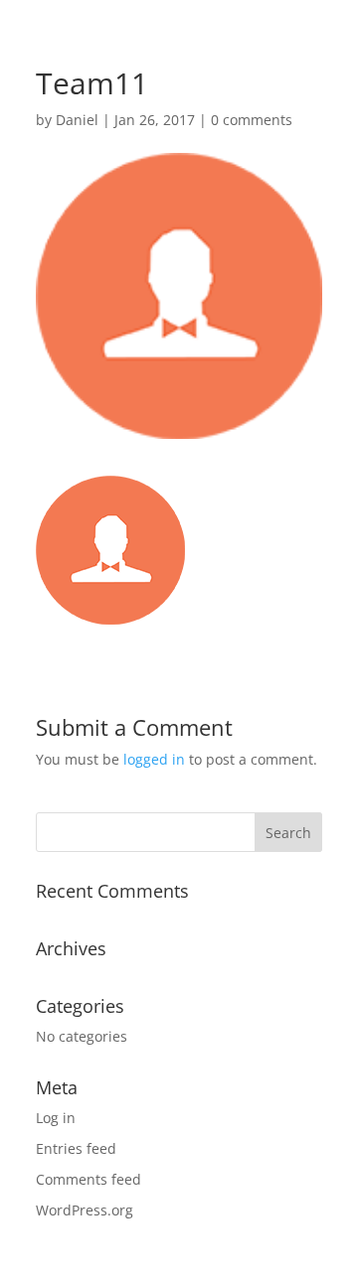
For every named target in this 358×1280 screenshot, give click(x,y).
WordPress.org (84, 1210)
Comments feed (88, 1179)
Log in (56, 1117)
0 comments (251, 119)
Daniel (77, 119)
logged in (154, 759)
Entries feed (76, 1148)
